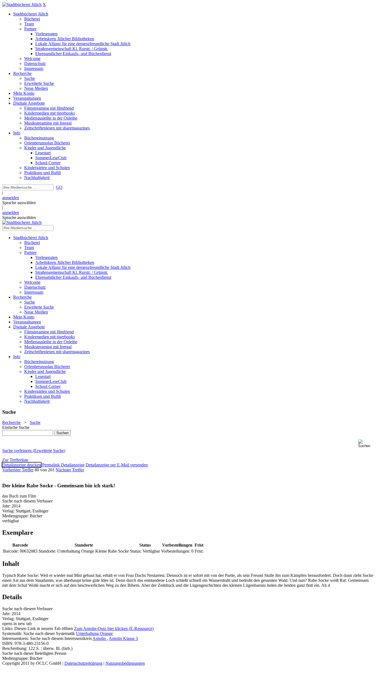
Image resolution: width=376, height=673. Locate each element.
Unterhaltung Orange (94, 633)
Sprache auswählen (19, 202)
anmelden (10, 197)
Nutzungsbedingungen (125, 663)
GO (59, 187)
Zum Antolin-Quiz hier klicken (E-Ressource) (114, 628)
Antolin (99, 638)
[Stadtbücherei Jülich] (22, 4)
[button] (366, 443)
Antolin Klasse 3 (123, 638)
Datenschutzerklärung (83, 663)
